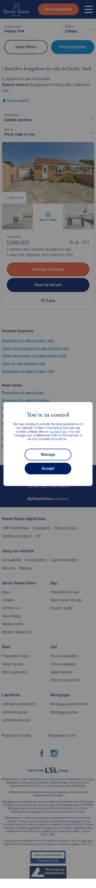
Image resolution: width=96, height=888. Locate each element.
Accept (48, 468)
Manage (48, 454)
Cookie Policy (59, 431)
